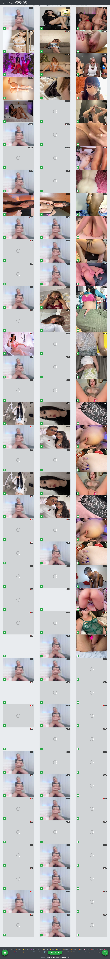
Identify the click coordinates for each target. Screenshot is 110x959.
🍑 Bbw (80, 949)
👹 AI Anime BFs (82, 952)
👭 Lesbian (100, 949)
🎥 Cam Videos (93, 952)
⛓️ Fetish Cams (48, 952)
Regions (50, 957)
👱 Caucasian (26, 949)
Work (54, 957)
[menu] (5, 953)
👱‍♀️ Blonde (58, 949)
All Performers (63, 957)
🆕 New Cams (9, 952)
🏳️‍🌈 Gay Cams (17, 952)
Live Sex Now (55, 952)
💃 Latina (18, 949)
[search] (105, 953)
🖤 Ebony (11, 949)
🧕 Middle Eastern (36, 949)
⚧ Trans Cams (27, 952)
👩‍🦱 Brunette (65, 949)
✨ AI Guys (74, 952)
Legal (68, 957)
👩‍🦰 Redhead (73, 949)
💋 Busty (92, 949)
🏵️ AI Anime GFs (64, 952)
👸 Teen (52, 949)
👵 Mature (45, 949)
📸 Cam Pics (101, 952)
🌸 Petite (86, 949)
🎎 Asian (5, 949)
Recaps (57, 957)
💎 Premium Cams (37, 952)
